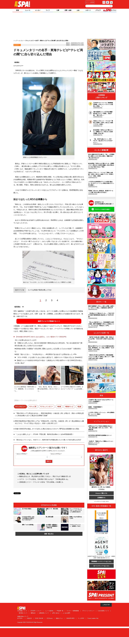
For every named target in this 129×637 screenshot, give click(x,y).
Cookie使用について (103, 610)
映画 (59, 406)
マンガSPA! (81, 618)
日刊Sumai (50, 618)
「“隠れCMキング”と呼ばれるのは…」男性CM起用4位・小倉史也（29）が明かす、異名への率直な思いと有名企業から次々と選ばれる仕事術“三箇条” (49, 414)
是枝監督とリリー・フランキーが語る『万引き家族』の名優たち (41, 482)
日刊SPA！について (36, 610)
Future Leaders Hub (93, 618)
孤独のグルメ (60, 618)
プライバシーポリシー (88, 610)
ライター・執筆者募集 (73, 610)
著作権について (23, 613)
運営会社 (33, 613)
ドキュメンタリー (47, 406)
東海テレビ (69, 406)
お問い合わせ (56, 613)
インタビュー (20, 406)
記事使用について (44, 613)
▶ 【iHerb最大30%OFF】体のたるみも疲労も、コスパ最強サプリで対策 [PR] (40, 337)
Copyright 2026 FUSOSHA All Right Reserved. (30, 622)
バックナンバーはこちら (101, 501)
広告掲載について (22, 610)
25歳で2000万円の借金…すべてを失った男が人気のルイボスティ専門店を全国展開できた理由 (47, 429)
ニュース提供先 (49, 610)
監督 (79, 406)
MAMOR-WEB (70, 618)
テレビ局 (33, 406)
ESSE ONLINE (39, 618)
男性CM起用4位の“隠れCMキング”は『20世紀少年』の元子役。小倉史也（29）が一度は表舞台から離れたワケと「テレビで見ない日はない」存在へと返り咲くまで (49, 422)
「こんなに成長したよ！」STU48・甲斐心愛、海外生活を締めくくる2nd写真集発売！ (44, 434)
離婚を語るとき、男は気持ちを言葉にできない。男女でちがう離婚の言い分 (45, 476)
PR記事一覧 (60, 610)
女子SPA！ (20, 618)
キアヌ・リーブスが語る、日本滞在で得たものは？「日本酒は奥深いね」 (44, 479)
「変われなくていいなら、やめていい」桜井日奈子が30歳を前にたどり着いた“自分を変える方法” (48, 440)
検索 (111, 6)
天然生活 (29, 618)
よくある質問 (66, 613)
